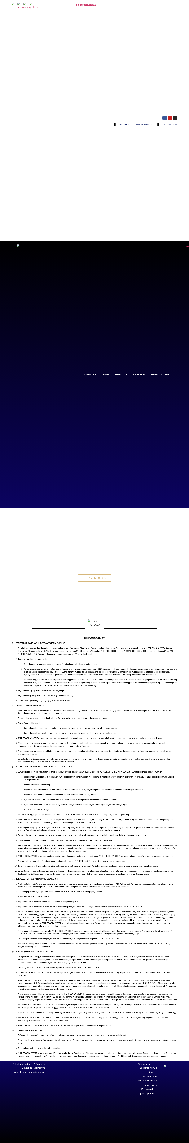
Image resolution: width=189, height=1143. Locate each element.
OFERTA (105, 375)
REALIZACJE (121, 375)
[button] (2, 562)
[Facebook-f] (164, 118)
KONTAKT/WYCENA (160, 375)
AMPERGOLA (89, 375)
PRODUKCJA (139, 375)
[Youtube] (170, 118)
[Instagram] (175, 118)
